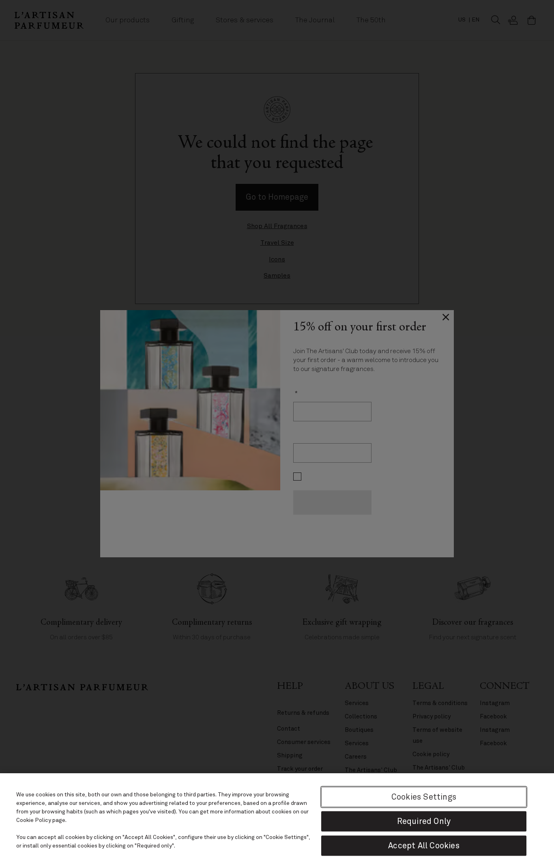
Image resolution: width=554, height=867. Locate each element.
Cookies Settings (423, 797)
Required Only (424, 821)
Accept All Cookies (424, 845)
